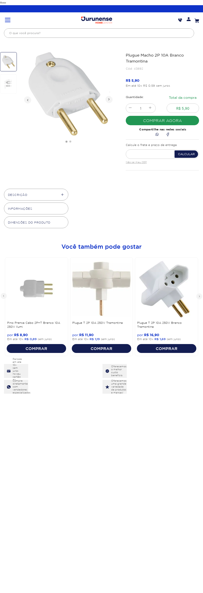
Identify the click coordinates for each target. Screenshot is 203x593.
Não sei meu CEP (136, 162)
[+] (150, 108)
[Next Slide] (199, 296)
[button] (7, 20)
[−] (130, 108)
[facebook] (167, 134)
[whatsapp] (157, 134)
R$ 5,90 (182, 108)
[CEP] (162, 150)
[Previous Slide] (4, 296)
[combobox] (99, 33)
